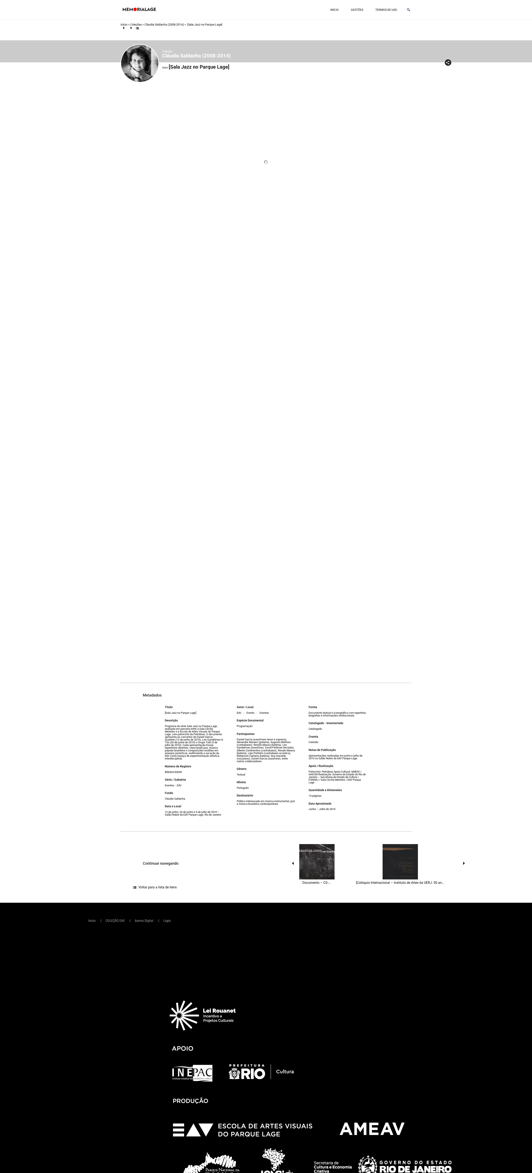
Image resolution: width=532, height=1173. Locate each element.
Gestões (357, 9)
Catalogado (315, 728)
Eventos (169, 785)
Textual (241, 774)
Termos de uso (386, 9)
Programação (244, 726)
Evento (250, 712)
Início (334, 9)
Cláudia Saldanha (175, 798)
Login (167, 921)
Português (243, 787)
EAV (179, 785)
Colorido (313, 742)
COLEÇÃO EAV (115, 921)
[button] (408, 10)
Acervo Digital (144, 921)
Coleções (136, 24)
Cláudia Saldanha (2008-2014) (164, 24)
